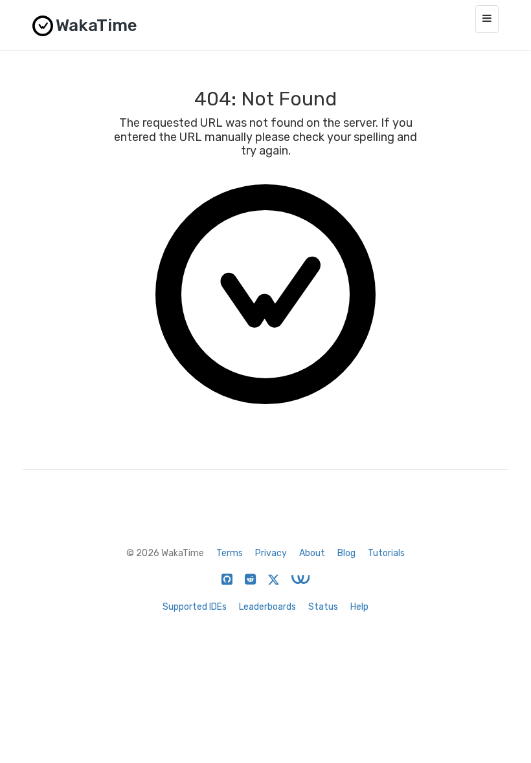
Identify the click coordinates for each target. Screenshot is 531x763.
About (312, 553)
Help (359, 606)
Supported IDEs (195, 606)
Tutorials (386, 553)
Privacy (271, 553)
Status (323, 606)
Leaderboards (267, 606)
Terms (229, 553)
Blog (346, 553)
